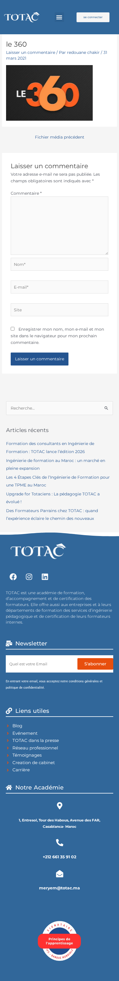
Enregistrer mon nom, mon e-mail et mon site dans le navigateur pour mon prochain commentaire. (57, 335)
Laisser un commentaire (30, 52)
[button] (59, 17)
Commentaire (26, 193)
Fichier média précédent (59, 137)
